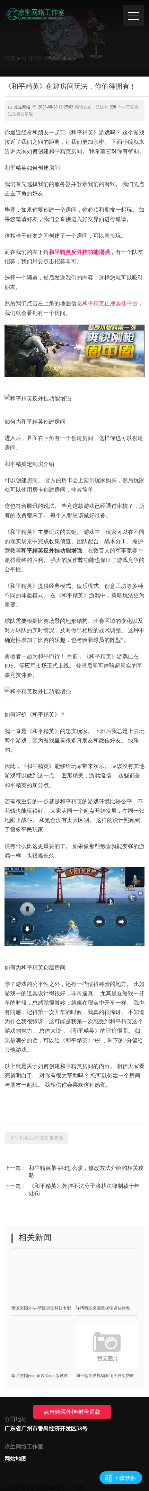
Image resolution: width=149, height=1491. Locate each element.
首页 (10, 59)
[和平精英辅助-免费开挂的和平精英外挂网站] (35, 14)
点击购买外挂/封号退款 (72, 1412)
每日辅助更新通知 (43, 59)
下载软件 (125, 1478)
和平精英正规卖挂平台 (110, 303)
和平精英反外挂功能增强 (79, 252)
